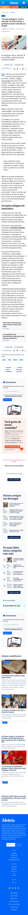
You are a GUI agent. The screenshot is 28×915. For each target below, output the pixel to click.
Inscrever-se (7, 399)
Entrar (18, 844)
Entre (20, 473)
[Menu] (5, 3)
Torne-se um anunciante (14, 904)
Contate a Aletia (14, 907)
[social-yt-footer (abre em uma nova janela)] (9, 888)
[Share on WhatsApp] (25, 69)
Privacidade (14, 910)
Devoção (12, 12)
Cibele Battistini (20, 29)
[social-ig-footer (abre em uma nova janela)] (18, 888)
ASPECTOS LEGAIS (14, 901)
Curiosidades (6, 661)
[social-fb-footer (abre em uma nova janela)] (12, 888)
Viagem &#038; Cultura (14, 860)
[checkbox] (3, 395)
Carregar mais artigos (14, 537)
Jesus (9, 360)
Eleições (5, 782)
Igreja (4, 360)
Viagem (5, 722)
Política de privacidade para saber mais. (13, 396)
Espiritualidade (5, 12)
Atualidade (14, 853)
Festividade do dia (11, 606)
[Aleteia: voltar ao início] (14, 2)
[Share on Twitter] (20, 69)
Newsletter (14, 866)
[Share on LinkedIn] (17, 69)
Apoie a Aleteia (14, 896)
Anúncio (14, 875)
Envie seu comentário (14, 479)
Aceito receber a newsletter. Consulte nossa (14, 395)
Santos (21, 360)
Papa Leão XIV (6, 696)
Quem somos (14, 898)
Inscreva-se (14, 871)
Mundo (15, 360)
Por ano (14, 882)
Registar (5, 7)
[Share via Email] (23, 69)
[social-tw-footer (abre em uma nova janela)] (15, 888)
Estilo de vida (14, 855)
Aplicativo (14, 869)
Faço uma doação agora (11, 446)
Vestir (14, 873)
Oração (22, 7)
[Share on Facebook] (14, 69)
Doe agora (13, 7)
